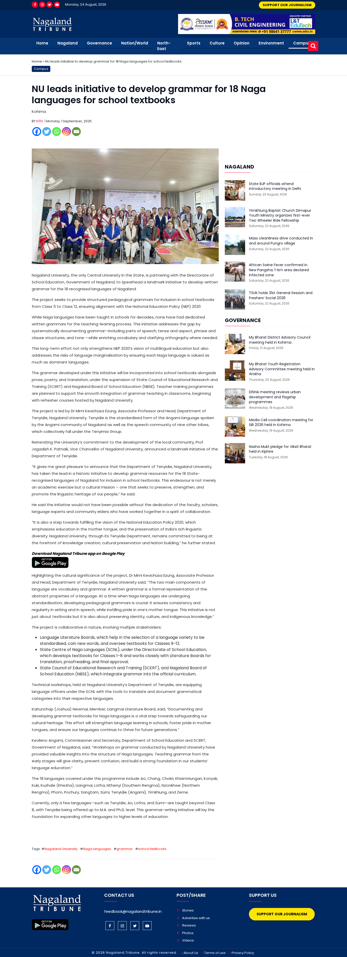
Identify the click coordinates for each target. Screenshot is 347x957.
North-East (163, 46)
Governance (99, 43)
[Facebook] (35, 5)
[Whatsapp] (56, 131)
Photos (188, 933)
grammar (125, 848)
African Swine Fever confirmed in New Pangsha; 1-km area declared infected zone (279, 270)
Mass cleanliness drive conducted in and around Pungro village (281, 241)
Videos (188, 940)
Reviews (189, 925)
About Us (190, 952)
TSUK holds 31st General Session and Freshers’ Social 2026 (280, 295)
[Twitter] (49, 5)
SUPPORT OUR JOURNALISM (287, 5)
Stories (188, 910)
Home (42, 43)
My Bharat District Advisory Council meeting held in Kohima (279, 340)
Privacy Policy (243, 952)
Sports (193, 43)
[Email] (76, 131)
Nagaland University (60, 848)
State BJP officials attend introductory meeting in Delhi (275, 186)
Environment (271, 43)
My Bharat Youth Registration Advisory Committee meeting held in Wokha (282, 369)
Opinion (241, 43)
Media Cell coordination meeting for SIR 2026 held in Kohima (281, 423)
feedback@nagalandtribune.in (133, 911)
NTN (39, 121)
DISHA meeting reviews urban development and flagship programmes (275, 397)
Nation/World (134, 43)
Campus (302, 43)
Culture (217, 43)
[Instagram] (42, 5)
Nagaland (67, 43)
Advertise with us (196, 918)
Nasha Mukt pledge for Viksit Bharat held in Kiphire (280, 449)
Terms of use (215, 952)
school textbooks (152, 848)
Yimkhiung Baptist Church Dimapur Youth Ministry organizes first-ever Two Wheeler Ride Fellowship (280, 215)
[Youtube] (57, 5)
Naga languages (97, 848)
